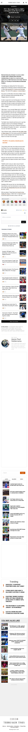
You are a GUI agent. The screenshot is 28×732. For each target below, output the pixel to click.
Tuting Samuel (18, 329)
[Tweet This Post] (12, 20)
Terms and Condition (14, 727)
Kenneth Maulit (4, 328)
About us (4, 726)
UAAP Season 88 (5, 330)
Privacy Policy (22, 726)
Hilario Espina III (19, 326)
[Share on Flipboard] (15, 20)
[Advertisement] (14, 58)
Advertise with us (10, 726)
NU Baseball (4, 329)
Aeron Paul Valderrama (16, 16)
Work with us (16, 726)
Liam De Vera (18, 328)
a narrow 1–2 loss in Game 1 (19, 91)
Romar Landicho (11, 329)
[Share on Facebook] (10, 20)
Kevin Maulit (11, 328)
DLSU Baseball (11, 326)
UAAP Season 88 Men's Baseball (17, 330)
